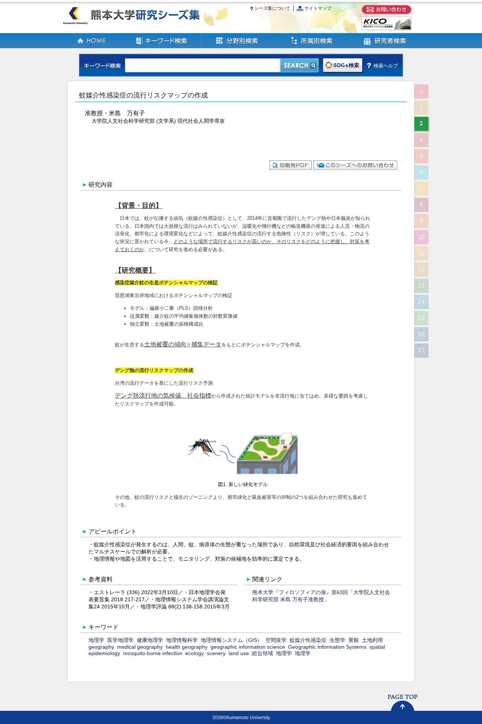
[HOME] (92, 46)
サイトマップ (317, 8)
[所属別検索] (312, 46)
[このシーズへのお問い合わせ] (355, 168)
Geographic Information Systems (327, 647)
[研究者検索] (385, 46)
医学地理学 (120, 640)
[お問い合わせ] (387, 12)
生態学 (337, 640)
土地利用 (372, 640)
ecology (194, 653)
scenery (216, 653)
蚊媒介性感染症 (308, 640)
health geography (186, 647)
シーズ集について (272, 8)
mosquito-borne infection (152, 653)
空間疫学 (276, 640)
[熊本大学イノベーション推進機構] (387, 28)
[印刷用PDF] (290, 168)
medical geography (140, 647)
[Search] (299, 65)
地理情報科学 (182, 640)
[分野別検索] (237, 46)
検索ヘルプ (386, 65)
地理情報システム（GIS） (231, 640)
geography (101, 647)
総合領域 (262, 653)
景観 (353, 640)
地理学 (96, 640)
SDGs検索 (346, 65)
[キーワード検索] (161, 46)
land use (239, 653)
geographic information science (247, 647)
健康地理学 (150, 640)
